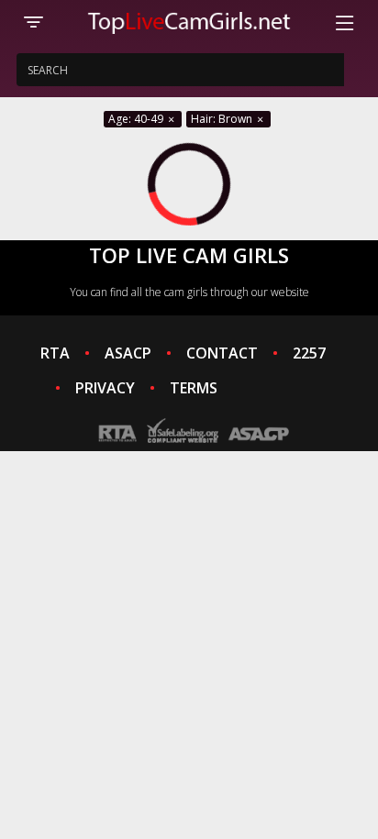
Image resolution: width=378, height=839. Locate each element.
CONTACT (222, 353)
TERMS (193, 388)
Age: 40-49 (137, 119)
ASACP (128, 353)
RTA (55, 353)
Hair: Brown (223, 119)
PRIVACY (105, 388)
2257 (309, 353)
